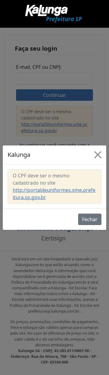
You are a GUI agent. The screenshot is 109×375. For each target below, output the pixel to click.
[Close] (97, 154)
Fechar (89, 219)
